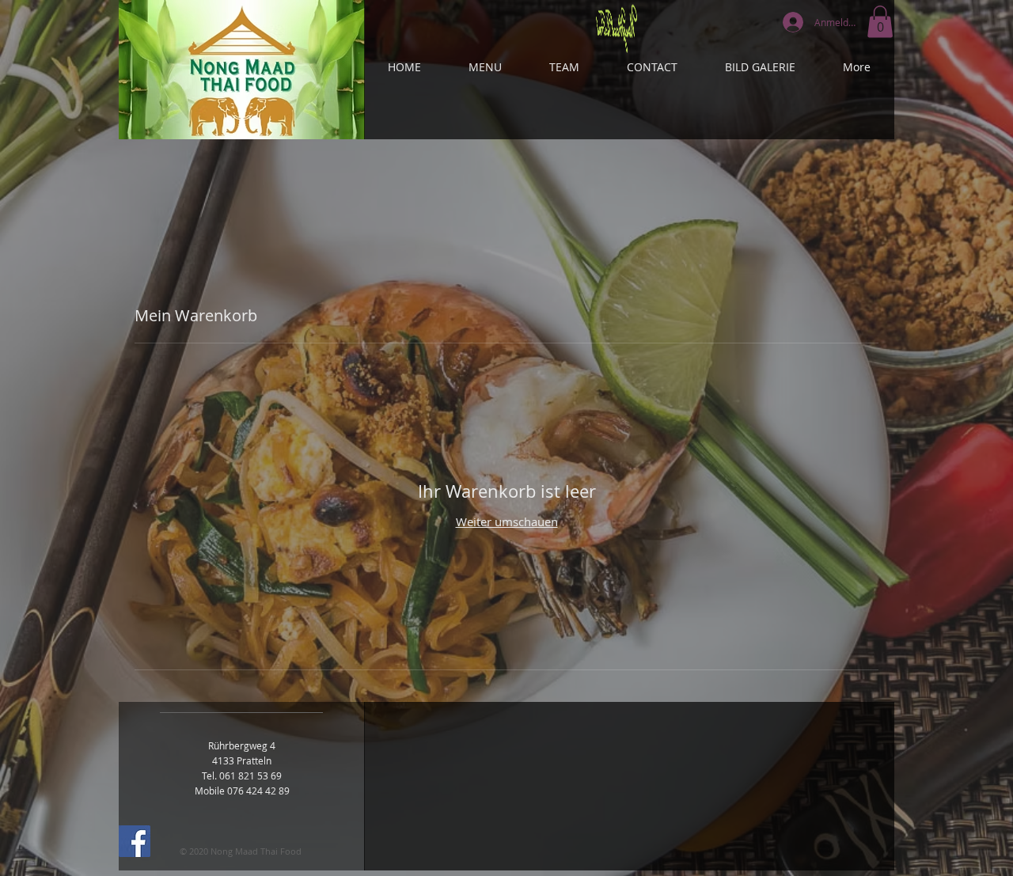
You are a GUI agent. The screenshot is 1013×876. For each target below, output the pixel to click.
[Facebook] (134, 841)
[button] (880, 22)
